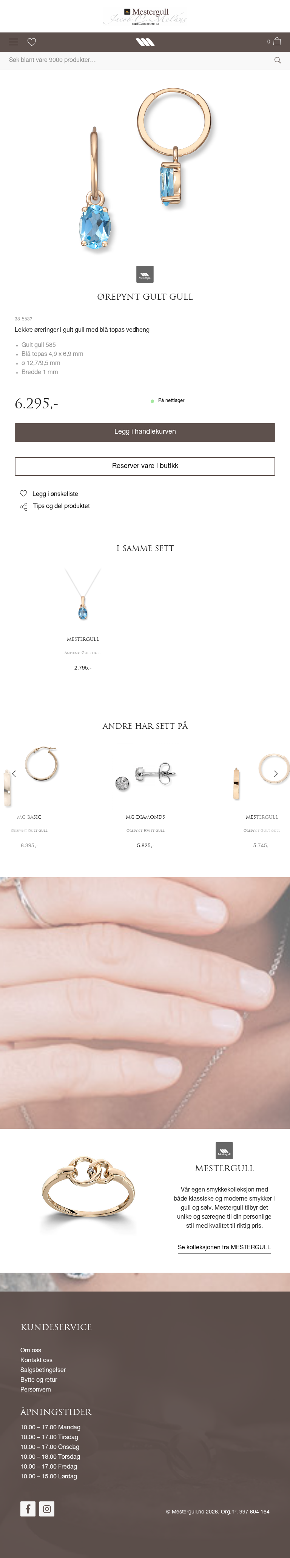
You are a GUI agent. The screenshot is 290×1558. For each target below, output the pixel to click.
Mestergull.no (188, 1512)
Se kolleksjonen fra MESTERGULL (224, 1248)
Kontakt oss (36, 1361)
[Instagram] (46, 1508)
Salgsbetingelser (43, 1371)
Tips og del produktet (61, 507)
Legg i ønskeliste (55, 495)
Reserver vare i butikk (145, 466)
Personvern (35, 1390)
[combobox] (145, 61)
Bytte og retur (38, 1381)
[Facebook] (27, 1508)
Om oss (30, 1351)
